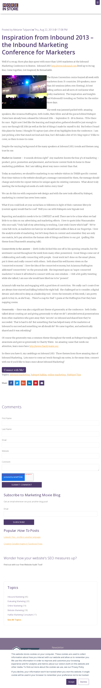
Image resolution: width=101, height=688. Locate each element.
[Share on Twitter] (17, 383)
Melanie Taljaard (22, 29)
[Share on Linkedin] (29, 383)
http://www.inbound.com (64, 66)
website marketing (18, 610)
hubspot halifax (39, 374)
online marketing (57, 374)
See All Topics (14, 619)
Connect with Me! (14, 370)
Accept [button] (71, 681)
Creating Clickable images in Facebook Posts (23, 543)
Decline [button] (83, 681)
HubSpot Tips (74, 374)
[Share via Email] (42, 383)
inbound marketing (20, 374)
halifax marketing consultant (22, 614)
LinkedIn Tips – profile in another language (22, 537)
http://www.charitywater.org (44, 346)
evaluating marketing (18, 601)
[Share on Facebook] (11, 383)
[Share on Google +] (23, 383)
